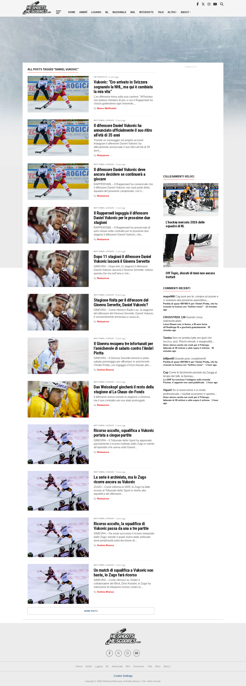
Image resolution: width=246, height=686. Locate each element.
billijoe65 (168, 358)
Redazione (103, 155)
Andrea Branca (105, 369)
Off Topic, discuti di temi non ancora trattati (190, 275)
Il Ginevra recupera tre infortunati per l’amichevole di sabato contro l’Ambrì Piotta (123, 348)
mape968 (169, 296)
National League (104, 120)
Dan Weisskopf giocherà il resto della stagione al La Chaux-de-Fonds (124, 389)
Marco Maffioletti (106, 108)
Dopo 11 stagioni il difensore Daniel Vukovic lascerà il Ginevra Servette (122, 259)
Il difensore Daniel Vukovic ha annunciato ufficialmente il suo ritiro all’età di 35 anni (123, 130)
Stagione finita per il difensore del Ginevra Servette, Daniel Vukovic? (121, 302)
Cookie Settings (123, 675)
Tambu (167, 337)
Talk (161, 12)
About (185, 12)
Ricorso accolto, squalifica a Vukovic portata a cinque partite (124, 432)
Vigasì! (167, 390)
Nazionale (119, 12)
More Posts (91, 611)
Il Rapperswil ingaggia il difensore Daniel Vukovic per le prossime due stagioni (122, 218)
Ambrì (83, 12)
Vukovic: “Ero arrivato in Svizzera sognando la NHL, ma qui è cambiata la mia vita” (123, 87)
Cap (165, 372)
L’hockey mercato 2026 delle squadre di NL (185, 224)
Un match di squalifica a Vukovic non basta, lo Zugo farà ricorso (123, 572)
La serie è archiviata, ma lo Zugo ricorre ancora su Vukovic (120, 479)
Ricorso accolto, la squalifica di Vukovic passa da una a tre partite (121, 526)
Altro (172, 12)
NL (106, 12)
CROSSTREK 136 (174, 317)
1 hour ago (211, 365)
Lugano (96, 12)
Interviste (146, 12)
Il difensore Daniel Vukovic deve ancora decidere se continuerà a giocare (119, 174)
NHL (132, 12)
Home (71, 12)
